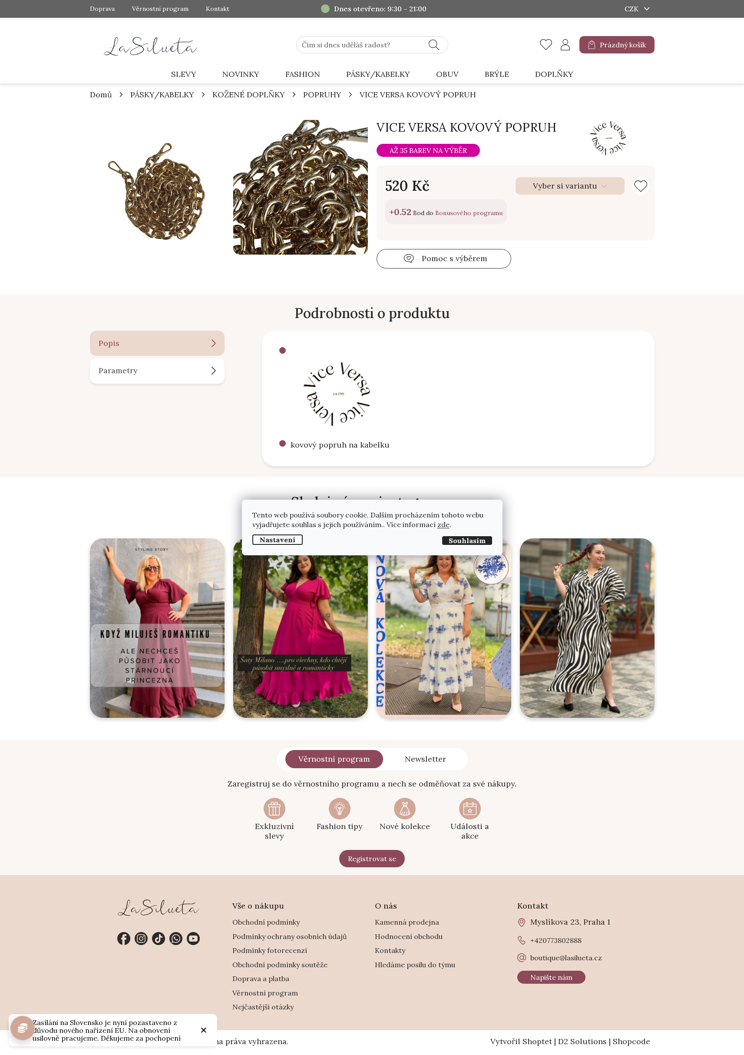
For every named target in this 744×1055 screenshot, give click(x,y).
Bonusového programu (469, 213)
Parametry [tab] (118, 370)
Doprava (102, 9)
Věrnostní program (160, 9)
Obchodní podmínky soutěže (279, 964)
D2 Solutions (582, 1041)
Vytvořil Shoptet (521, 1041)
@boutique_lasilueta (158, 938)
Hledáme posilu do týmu (415, 964)
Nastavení (277, 539)
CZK (632, 8)
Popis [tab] (109, 343)
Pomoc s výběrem (454, 258)
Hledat (434, 44)
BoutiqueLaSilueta (123, 938)
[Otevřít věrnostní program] (22, 1028)
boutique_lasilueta (141, 938)
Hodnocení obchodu (409, 936)
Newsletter (425, 759)
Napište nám (551, 977)
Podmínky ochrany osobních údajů (289, 936)
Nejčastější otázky (263, 1006)
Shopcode (631, 1041)
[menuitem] (183, 74)
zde (443, 524)
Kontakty (390, 950)
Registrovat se (372, 858)
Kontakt (217, 9)
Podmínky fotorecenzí (269, 950)
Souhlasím (467, 540)
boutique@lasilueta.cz (566, 957)
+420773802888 (175, 938)
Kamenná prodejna (407, 922)
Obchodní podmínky (266, 922)
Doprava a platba (260, 978)
